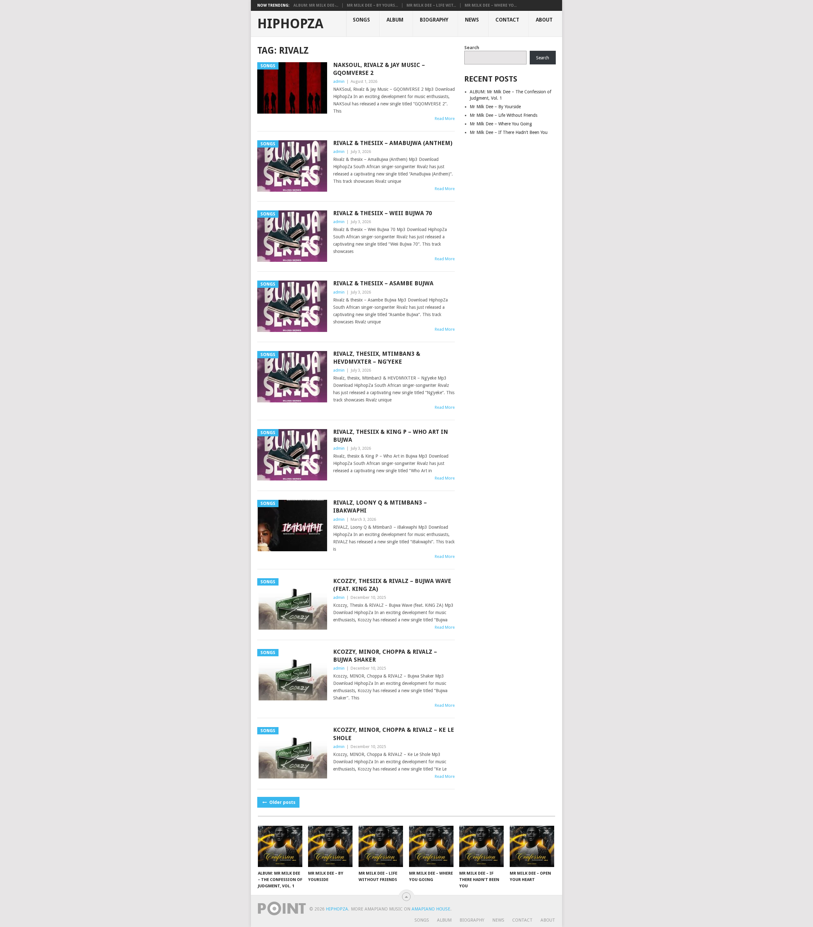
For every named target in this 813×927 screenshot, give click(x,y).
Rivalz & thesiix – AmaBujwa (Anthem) (392, 143)
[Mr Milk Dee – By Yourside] (330, 846)
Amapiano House (431, 908)
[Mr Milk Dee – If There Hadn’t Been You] (481, 846)
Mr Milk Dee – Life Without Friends (503, 115)
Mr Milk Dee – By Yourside (495, 106)
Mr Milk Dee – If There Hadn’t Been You (509, 132)
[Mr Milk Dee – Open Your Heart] (532, 846)
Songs (361, 20)
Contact (507, 20)
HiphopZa (290, 23)
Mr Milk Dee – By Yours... (372, 5)
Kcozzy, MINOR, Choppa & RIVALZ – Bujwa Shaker (385, 655)
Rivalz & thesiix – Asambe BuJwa (383, 283)
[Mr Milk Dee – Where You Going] (431, 846)
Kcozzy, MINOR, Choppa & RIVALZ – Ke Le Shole (393, 733)
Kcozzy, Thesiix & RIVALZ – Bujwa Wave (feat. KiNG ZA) (392, 585)
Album (394, 20)
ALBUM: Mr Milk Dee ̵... (315, 5)
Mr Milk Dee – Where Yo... (491, 5)
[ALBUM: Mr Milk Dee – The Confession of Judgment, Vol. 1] (280, 846)
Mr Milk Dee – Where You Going (501, 123)
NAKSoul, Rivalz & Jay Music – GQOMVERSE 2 (379, 69)
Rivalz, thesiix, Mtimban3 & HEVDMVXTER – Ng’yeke (376, 357)
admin (339, 81)
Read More (445, 118)
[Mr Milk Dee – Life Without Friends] (381, 846)
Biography (434, 20)
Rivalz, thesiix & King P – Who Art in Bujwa (390, 435)
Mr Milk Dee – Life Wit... (431, 5)
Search (471, 47)
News (472, 20)
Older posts (281, 802)
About (544, 20)
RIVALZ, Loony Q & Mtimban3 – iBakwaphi (380, 506)
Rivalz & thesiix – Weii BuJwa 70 (382, 213)
